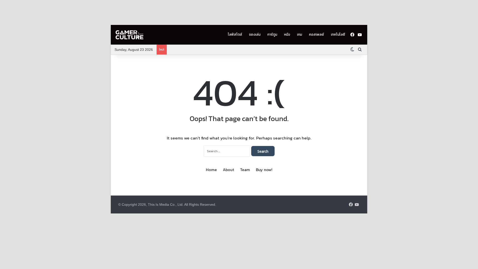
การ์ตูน (272, 34)
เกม (299, 34)
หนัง (287, 34)
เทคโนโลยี (338, 34)
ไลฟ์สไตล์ (235, 34)
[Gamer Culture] (129, 35)
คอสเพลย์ (316, 34)
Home (211, 170)
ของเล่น (254, 34)
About (228, 170)
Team (245, 170)
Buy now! (264, 170)
